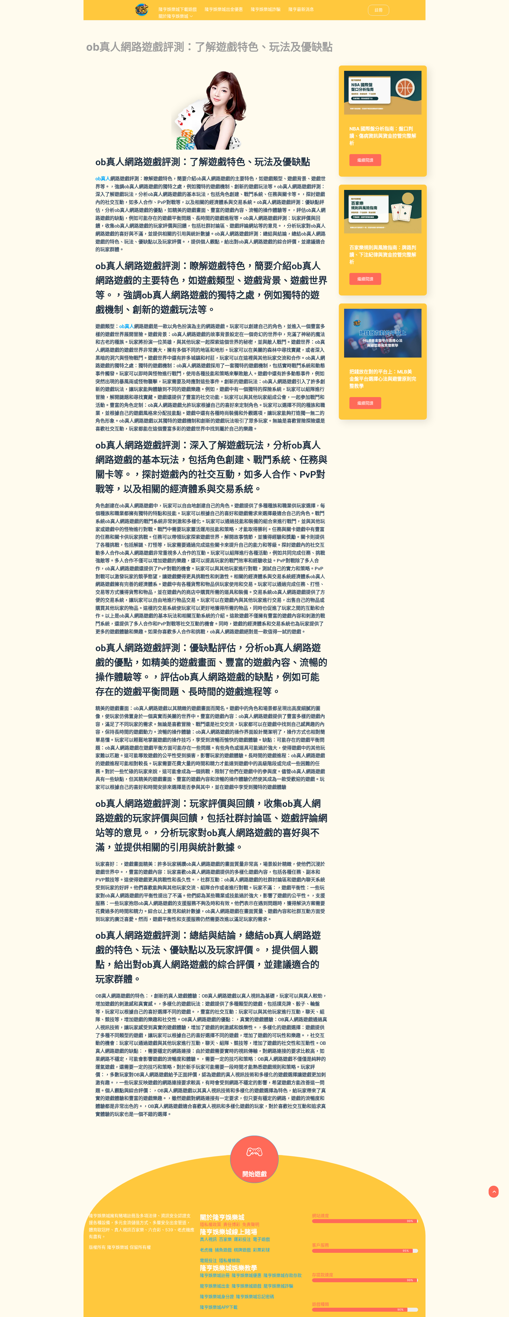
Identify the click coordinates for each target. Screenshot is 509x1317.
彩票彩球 (261, 1250)
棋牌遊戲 (242, 1250)
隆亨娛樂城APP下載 (219, 1307)
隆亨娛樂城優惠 (246, 1275)
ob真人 (102, 178)
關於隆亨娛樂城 (173, 16)
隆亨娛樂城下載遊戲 (178, 9)
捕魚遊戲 (223, 1250)
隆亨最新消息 (301, 9)
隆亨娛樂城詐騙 (265, 9)
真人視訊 (208, 1239)
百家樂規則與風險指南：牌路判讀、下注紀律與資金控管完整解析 (382, 255)
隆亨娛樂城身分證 (217, 1296)
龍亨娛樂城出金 (215, 1286)
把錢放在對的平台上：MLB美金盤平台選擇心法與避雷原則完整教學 (382, 379)
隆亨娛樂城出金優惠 (224, 9)
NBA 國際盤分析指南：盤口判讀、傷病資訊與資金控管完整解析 (382, 136)
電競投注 (208, 1260)
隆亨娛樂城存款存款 (283, 1275)
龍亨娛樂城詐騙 (278, 1286)
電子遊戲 (261, 1239)
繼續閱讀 (365, 160)
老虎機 (206, 1250)
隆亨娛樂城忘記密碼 (255, 1296)
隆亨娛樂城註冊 (215, 1275)
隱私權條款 (229, 1260)
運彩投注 (242, 1239)
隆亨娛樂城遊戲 (246, 1286)
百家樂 (225, 1239)
